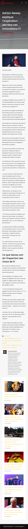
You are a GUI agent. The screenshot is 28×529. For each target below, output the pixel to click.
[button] (22, 3)
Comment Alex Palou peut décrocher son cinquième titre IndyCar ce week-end (13, 419)
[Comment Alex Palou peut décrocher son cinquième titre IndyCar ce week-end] (14, 413)
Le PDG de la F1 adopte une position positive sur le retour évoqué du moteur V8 (13, 512)
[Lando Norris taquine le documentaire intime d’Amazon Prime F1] (14, 391)
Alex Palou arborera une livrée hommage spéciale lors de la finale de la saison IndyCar (13, 467)
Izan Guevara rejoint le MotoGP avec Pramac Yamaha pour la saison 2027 (13, 490)
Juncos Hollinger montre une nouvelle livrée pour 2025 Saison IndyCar (11, 341)
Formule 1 (7, 336)
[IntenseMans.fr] (7, 3)
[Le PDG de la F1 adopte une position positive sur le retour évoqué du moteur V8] (14, 507)
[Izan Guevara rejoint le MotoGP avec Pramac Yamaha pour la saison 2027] (14, 484)
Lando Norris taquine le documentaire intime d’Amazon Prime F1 (13, 396)
